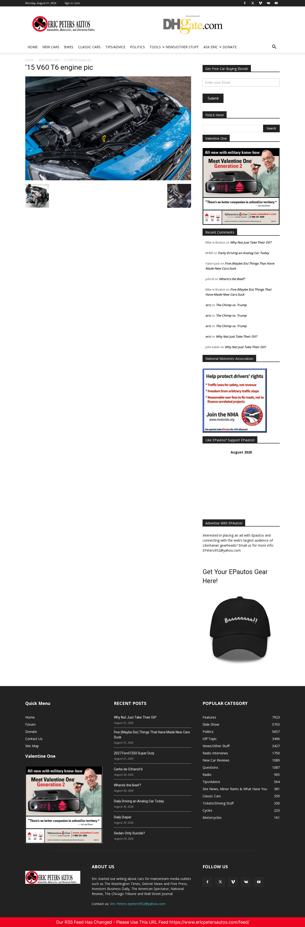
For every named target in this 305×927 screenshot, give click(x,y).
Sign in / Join (72, 3)
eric (208, 305)
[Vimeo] (233, 882)
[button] (274, 47)
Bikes (68, 47)
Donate (230, 47)
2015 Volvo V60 (48, 60)
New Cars (50, 47)
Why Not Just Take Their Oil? (250, 242)
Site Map (32, 746)
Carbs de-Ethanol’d (128, 769)
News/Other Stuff (182, 47)
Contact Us (33, 738)
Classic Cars (89, 47)
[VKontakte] (246, 882)
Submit (213, 98)
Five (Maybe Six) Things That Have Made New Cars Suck (152, 734)
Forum (30, 724)
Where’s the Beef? (232, 279)
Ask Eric (210, 47)
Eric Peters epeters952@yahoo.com (137, 903)
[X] (220, 882)
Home (33, 47)
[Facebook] (207, 882)
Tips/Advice (115, 47)
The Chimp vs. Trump (231, 305)
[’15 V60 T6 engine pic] (108, 179)
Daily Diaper (123, 817)
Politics (137, 47)
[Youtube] (259, 882)
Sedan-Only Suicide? (129, 833)
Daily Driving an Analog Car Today (243, 253)
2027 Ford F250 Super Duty (134, 753)
